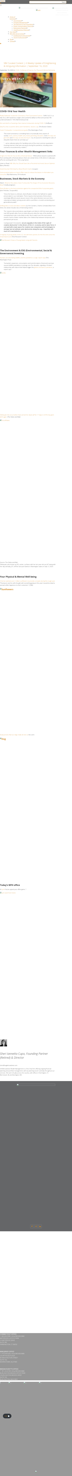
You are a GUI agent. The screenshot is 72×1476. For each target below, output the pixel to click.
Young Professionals (62, 12)
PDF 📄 (7, 1416)
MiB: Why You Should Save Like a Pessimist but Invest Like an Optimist (32, 163)
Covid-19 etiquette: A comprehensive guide (14, 130)
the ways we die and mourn (22, 138)
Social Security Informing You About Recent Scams (16, 169)
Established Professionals (62, 10)
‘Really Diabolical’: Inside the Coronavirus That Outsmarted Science (21, 115)
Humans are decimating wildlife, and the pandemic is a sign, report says (23, 258)
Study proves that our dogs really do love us (14, 735)
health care (22, 136)
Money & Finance (27, 70)
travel (28, 136)
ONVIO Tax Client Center (62, 14)
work (10, 136)
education (40, 136)
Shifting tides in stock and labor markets (13, 206)
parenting (33, 136)
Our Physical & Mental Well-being (44, 70)
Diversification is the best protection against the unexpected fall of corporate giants (26, 188)
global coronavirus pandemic (43, 267)
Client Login (65, 8)
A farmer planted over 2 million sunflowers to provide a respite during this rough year (27, 581)
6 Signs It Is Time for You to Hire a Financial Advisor (16, 156)
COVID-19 (18, 70)
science (15, 136)
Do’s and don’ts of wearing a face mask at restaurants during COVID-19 (22, 123)
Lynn (3, 889)
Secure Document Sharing (41, 8)
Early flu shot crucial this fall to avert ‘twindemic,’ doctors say (19, 127)
